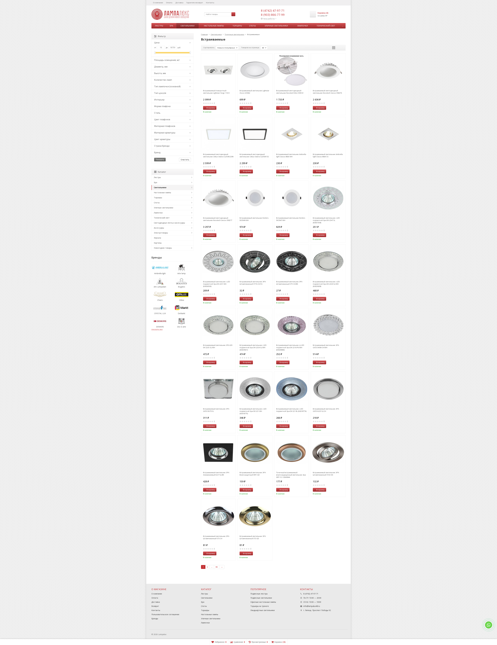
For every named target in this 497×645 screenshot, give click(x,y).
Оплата (169, 2)
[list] (337, 47)
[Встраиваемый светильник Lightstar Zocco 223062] (255, 70)
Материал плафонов (164, 126)
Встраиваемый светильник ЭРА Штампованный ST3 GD (253, 537)
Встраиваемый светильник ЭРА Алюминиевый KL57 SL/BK (216, 473)
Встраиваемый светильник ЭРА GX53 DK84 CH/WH (326, 346)
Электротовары (161, 233)
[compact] (341, 47)
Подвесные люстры (259, 593)
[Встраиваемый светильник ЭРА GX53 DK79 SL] (218, 389)
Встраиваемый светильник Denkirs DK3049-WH (254, 219)
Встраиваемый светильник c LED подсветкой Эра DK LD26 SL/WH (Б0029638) (326, 283)
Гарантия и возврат (194, 2)
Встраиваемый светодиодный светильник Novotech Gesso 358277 (217, 219)
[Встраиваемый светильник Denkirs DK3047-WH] (291, 198)
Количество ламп (163, 80)
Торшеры (237, 25)
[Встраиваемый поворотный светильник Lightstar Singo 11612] (218, 70)
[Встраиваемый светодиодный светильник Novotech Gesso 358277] (218, 198)
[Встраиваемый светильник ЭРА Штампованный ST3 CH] (218, 516)
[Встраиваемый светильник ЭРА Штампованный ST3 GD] (255, 516)
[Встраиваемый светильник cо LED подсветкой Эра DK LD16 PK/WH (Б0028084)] (291, 325)
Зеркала (157, 238)
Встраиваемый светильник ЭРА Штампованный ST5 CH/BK (289, 282)
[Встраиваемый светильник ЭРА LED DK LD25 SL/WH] (218, 325)
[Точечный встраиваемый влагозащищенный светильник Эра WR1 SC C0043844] (291, 452)
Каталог (162, 171)
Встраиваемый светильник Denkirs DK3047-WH (290, 219)
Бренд (157, 152)
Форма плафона (162, 106)
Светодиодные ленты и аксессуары (169, 223)
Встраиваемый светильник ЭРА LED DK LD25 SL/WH (217, 346)
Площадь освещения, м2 (167, 60)
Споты (252, 25)
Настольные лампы (214, 25)
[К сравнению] (228, 108)
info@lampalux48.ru (311, 606)
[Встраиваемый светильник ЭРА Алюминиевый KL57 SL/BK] (218, 452)
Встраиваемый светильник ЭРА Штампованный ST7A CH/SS (253, 282)
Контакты (210, 2)
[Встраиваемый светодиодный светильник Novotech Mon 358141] (291, 70)
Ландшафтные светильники (262, 610)
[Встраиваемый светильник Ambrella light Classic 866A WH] (291, 134)
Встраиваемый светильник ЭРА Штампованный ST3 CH (216, 537)
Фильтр (162, 36)
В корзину (211, 108)
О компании (158, 2)
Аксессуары (159, 228)
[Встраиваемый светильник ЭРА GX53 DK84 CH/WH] (328, 325)
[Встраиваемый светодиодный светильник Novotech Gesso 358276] (328, 70)
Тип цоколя (160, 93)
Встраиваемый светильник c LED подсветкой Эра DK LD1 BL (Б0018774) (291, 410)
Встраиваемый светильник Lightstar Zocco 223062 (254, 91)
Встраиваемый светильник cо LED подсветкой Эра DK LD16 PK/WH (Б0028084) (290, 347)
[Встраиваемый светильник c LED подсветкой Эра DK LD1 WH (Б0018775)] (255, 389)
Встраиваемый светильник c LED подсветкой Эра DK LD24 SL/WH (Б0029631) (253, 347)
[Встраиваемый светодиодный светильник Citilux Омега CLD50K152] (255, 134)
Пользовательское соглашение (165, 614)
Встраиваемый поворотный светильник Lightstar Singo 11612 (216, 91)
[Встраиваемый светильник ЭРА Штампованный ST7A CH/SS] (255, 261)
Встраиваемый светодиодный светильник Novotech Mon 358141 (290, 91)
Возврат (155, 606)
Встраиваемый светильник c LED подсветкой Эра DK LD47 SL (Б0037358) (326, 220)
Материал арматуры (164, 132)
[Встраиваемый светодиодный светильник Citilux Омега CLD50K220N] (218, 134)
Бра (171, 25)
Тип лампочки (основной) (167, 86)
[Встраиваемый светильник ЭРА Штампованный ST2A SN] (328, 452)
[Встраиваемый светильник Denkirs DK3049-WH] (255, 198)
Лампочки (302, 25)
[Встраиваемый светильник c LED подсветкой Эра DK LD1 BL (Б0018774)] (291, 389)
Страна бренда (161, 146)
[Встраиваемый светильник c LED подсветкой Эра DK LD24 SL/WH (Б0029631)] (255, 325)
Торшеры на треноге (259, 606)
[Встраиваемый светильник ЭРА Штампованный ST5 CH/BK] (291, 261)
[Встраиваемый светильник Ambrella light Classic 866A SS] (328, 134)
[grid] (333, 47)
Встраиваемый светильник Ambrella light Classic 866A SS (328, 155)
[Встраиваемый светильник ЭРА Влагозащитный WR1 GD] (255, 452)
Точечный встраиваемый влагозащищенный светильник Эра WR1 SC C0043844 (291, 474)
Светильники (187, 25)
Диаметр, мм (160, 66)
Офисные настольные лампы (263, 602)
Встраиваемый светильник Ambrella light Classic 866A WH (291, 155)
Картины (158, 243)
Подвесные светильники (261, 598)
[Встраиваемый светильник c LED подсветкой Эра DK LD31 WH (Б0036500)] (218, 261)
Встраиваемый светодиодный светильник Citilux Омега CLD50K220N (218, 155)
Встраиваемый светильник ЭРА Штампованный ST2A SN (326, 473)
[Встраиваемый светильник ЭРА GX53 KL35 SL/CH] (328, 389)
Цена (156, 42)
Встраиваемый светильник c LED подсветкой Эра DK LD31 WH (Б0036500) (216, 283)
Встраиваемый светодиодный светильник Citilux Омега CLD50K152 (254, 155)
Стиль (157, 113)
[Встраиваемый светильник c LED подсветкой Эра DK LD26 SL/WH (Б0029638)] (328, 261)
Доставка (179, 2)
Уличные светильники (276, 25)
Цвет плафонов (162, 119)
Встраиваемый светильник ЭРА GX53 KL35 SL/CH (326, 410)
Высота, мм (160, 73)
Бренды (154, 618)
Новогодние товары (163, 248)
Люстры (159, 25)
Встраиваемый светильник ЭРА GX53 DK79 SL (216, 410)
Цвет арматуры (162, 139)
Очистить (185, 159)
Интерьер (159, 99)
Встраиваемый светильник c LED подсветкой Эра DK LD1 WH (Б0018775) (253, 411)
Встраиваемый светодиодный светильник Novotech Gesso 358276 (327, 91)
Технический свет (326, 25)
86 (217, 567)
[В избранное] (232, 108)
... (342, 25)
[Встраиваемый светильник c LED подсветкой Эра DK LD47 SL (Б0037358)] (328, 198)
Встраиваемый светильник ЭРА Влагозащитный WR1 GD (253, 473)
